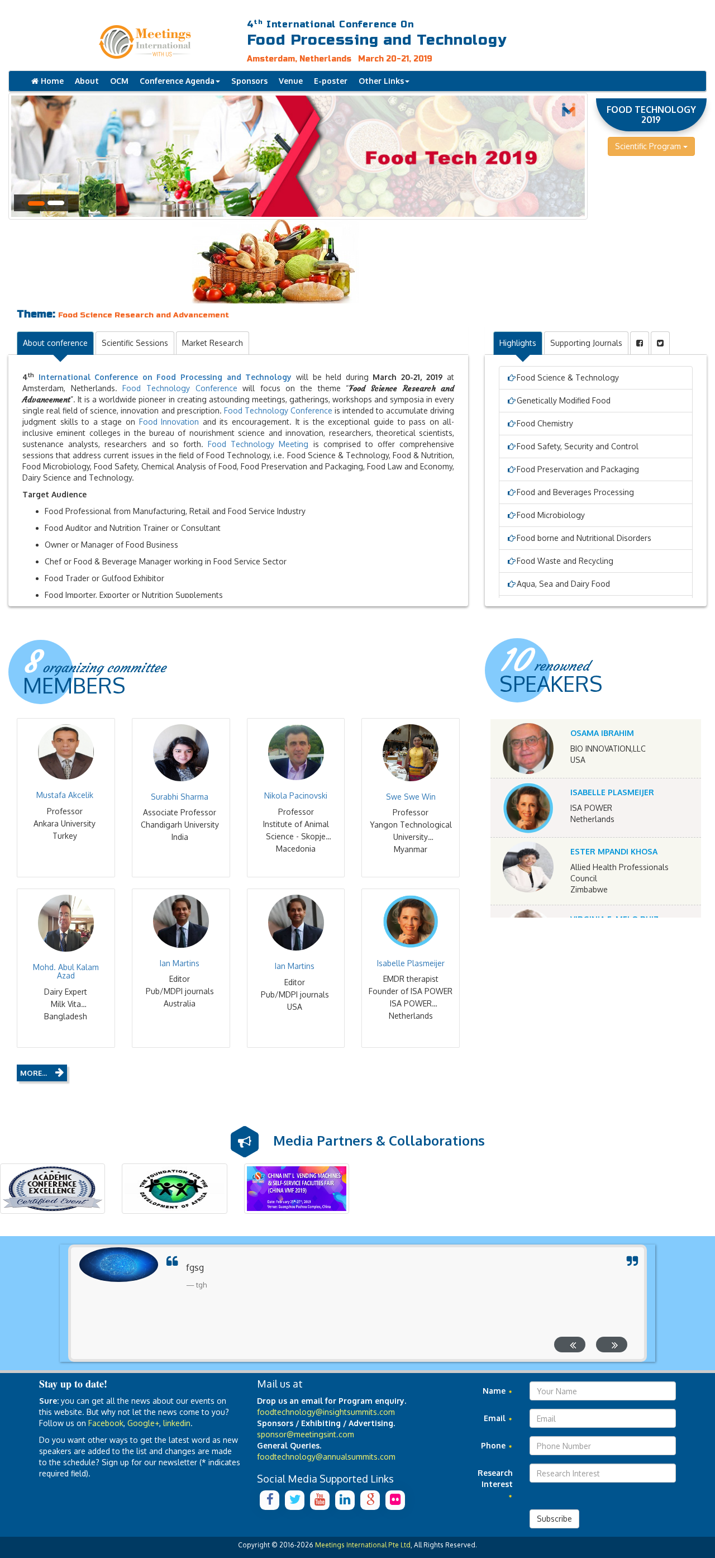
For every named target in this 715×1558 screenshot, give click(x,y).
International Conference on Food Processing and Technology (165, 377)
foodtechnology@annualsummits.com (326, 1456)
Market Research (212, 343)
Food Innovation (169, 421)
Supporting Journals (586, 343)
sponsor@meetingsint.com (305, 1434)
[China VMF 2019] (296, 1188)
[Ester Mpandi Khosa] (528, 867)
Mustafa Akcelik (64, 795)
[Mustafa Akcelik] (66, 752)
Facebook (105, 1423)
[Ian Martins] (181, 921)
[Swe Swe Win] (410, 752)
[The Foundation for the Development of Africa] (174, 1188)
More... (33, 1072)
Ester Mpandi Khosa (613, 851)
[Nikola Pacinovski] (296, 752)
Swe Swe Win (411, 796)
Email (496, 1418)
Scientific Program (649, 146)
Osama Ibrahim (602, 733)
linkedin (176, 1423)
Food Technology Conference (179, 388)
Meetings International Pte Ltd (363, 1545)
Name (495, 1390)
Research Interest (495, 1478)
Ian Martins (179, 963)
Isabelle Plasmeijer (411, 963)
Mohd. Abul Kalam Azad (66, 971)
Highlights (517, 343)
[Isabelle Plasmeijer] (410, 921)
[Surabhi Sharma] (181, 752)
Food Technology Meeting (258, 444)
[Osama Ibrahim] (528, 748)
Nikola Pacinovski (295, 795)
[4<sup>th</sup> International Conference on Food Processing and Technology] (149, 42)
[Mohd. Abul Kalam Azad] (66, 923)
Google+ (143, 1423)
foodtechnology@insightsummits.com (326, 1412)
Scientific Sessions (135, 343)
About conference (55, 343)
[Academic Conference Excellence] (52, 1188)
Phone (494, 1445)
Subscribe (554, 1518)
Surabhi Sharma (179, 796)
